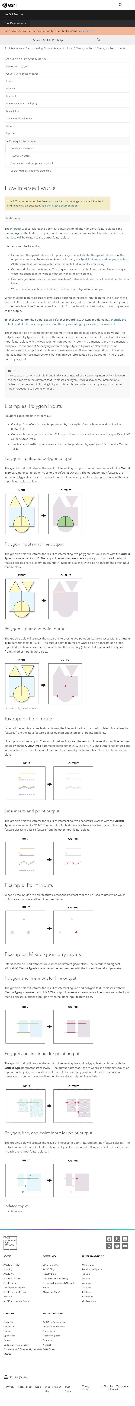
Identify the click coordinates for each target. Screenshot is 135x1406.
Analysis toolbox (62, 48)
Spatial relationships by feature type (31, 170)
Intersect (11, 96)
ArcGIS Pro (11, 14)
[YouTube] (125, 1246)
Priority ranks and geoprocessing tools (32, 163)
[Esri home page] (9, 5)
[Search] (120, 5)
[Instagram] (117, 1246)
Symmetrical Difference (19, 118)
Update (10, 133)
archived (54, 201)
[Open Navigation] (130, 5)
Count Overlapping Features (22, 73)
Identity (10, 88)
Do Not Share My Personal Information (114, 1388)
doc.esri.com (86, 31)
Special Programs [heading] (53, 1313)
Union (9, 126)
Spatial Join (13, 111)
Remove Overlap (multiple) (21, 103)
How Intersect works (22, 148)
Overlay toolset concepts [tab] (24, 141)
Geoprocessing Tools (37, 48)
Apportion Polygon (17, 66)
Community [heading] (49, 1256)
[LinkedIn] (125, 1239)
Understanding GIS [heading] (93, 1256)
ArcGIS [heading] (7, 1256)
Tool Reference (13, 23)
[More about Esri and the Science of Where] (10, 1243)
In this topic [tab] (13, 218)
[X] (117, 1239)
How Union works (20, 155)
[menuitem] (23, 1265)
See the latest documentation (59, 205)
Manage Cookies (86, 1388)
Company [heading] (9, 1313)
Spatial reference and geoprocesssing (104, 259)
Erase (9, 81)
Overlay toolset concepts (111, 48)
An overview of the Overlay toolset (26, 58)
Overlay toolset (84, 48)
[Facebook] (109, 1239)
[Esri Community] (109, 1246)
